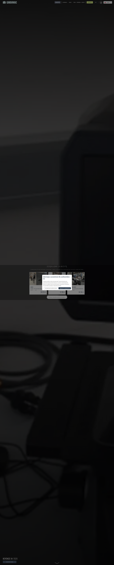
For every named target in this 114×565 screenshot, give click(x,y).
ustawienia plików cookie (51, 288)
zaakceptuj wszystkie (65, 288)
